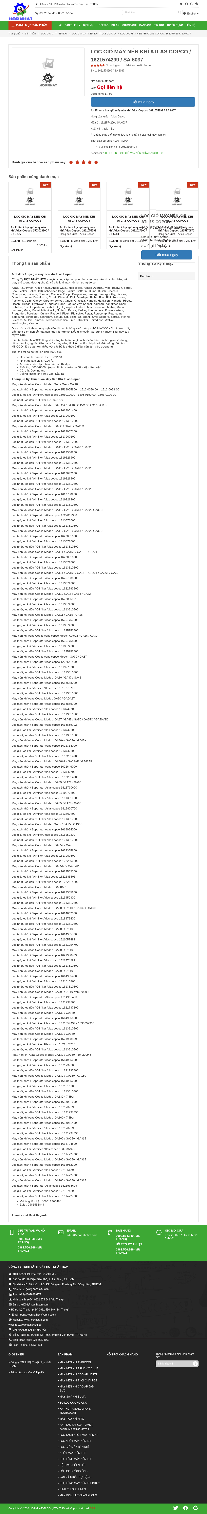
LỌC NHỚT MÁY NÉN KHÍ (75, 1440)
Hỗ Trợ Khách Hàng (122, 1354)
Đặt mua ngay (143, 102)
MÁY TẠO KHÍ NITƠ (72, 1418)
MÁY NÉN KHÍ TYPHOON (75, 1362)
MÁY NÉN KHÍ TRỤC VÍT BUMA (79, 1368)
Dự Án (115, 25)
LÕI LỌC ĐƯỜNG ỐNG (74, 1471)
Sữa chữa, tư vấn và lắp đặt (27, 1372)
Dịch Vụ (88, 25)
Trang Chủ (14, 33)
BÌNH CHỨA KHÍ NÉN (73, 1489)
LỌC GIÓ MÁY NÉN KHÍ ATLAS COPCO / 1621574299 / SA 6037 (155, 33)
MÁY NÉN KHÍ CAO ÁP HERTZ (78, 1374)
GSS (92, 1508)
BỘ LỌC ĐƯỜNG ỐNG (73, 1402)
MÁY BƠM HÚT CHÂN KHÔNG (78, 1495)
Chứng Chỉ (129, 25)
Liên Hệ (190, 25)
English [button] (191, 13)
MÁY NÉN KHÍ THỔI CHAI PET (78, 1380)
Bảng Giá (145, 25)
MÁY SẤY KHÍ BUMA (73, 1396)
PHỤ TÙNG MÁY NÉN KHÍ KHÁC (79, 1483)
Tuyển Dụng (175, 25)
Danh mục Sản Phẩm (31, 25)
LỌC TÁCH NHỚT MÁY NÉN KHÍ (79, 1434)
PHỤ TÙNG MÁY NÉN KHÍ (75, 1459)
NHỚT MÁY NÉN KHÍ (72, 1453)
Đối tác (104, 25)
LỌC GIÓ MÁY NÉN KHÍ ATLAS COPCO (94, 33)
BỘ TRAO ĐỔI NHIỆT (73, 1465)
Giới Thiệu (71, 25)
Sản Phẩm (30, 33)
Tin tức (159, 25)
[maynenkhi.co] (20, 11)
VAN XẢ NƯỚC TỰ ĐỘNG (75, 1477)
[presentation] (198, 218)
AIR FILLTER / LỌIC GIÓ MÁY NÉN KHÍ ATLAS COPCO (133, 153)
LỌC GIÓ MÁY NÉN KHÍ (54, 33)
